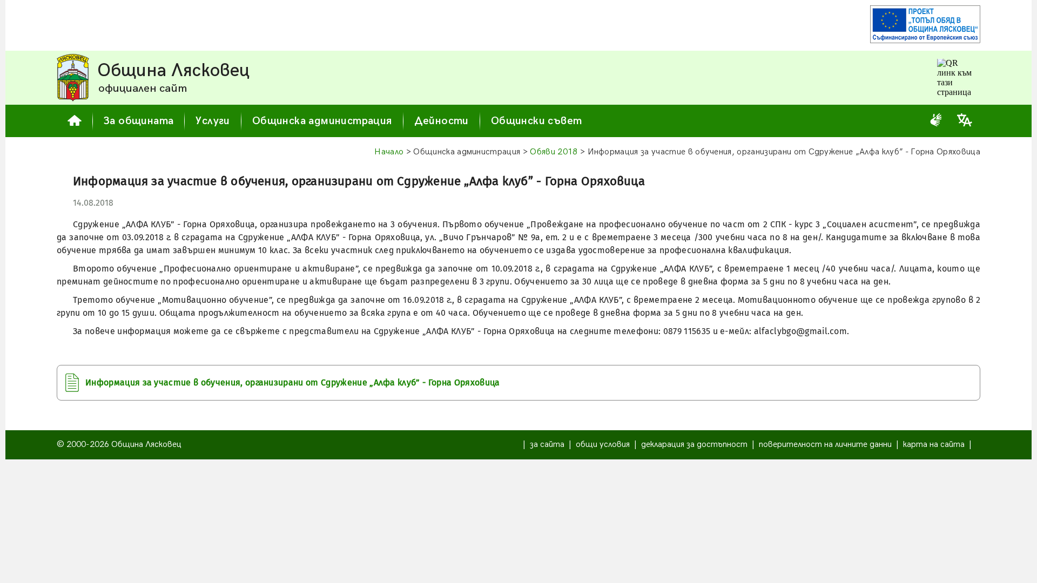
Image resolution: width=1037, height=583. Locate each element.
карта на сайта (934, 444)
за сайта (547, 444)
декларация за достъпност (694, 444)
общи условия (603, 444)
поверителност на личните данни (825, 444)
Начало (388, 152)
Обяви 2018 (553, 152)
